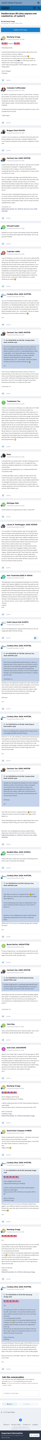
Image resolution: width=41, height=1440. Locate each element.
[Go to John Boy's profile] (4, 1025)
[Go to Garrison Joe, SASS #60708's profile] (4, 160)
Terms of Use (5, 1437)
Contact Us (26, 1425)
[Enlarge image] (3, 43)
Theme (6, 1425)
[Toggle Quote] (4, 340)
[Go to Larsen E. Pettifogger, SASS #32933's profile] (4, 526)
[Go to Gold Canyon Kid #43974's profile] (4, 624)
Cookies (35, 1425)
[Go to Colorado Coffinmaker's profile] (4, 89)
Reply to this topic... (12, 1393)
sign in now (11, 1381)
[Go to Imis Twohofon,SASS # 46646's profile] (4, 577)
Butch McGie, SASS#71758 (18, 944)
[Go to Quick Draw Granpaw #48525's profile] (4, 1132)
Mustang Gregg (9, 21)
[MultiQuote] (3, 80)
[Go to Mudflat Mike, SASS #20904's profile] (4, 853)
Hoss (9, 454)
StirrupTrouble (13, 226)
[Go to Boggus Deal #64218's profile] (4, 132)
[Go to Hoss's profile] (4, 456)
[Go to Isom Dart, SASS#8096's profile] (4, 1049)
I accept (35, 1435)
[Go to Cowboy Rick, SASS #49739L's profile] (4, 295)
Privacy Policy (16, 1425)
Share (10, 1404)
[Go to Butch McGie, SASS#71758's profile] (4, 946)
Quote (8, 80)
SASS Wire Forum (11, 2)
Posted (15, 39)
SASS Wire (18, 23)
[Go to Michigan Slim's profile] (4, 505)
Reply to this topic (20, 30)
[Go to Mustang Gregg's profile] (4, 38)
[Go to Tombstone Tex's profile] (4, 403)
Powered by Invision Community (20, 1429)
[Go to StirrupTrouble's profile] (4, 227)
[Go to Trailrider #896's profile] (4, 253)
